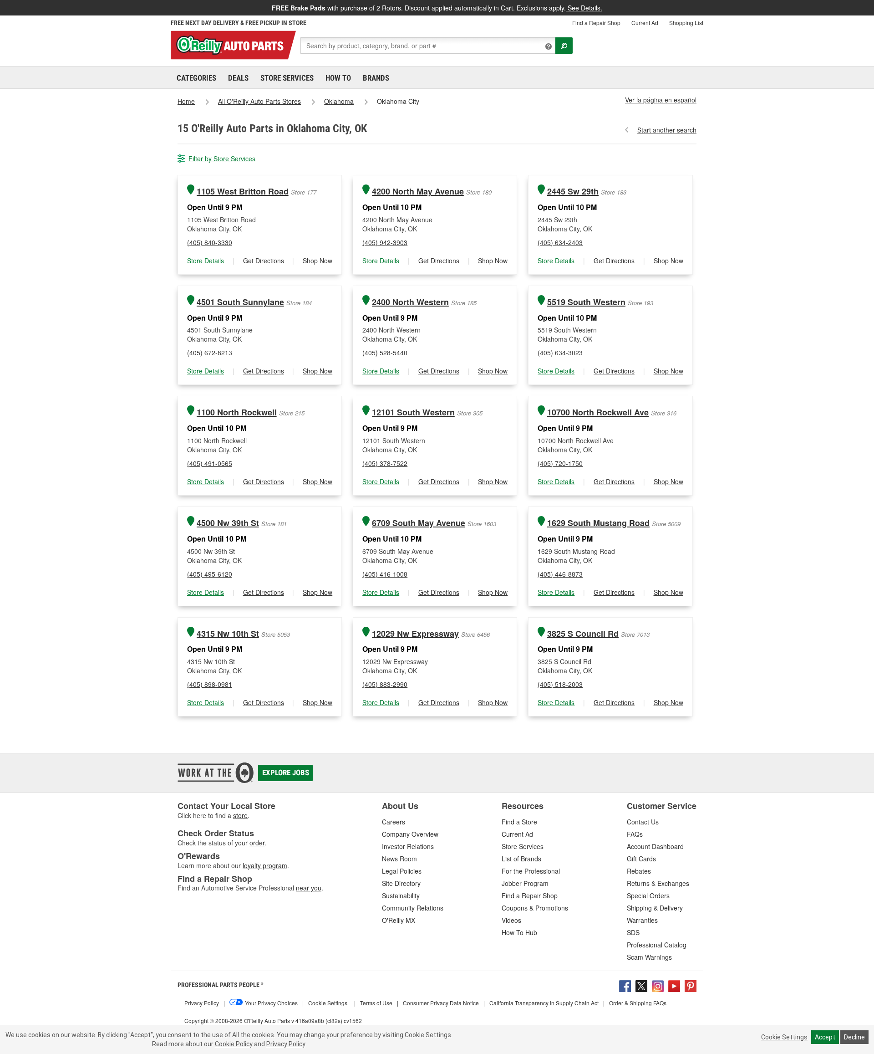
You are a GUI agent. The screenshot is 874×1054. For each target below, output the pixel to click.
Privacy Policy (285, 1044)
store (240, 815)
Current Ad (644, 22)
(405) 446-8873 (560, 573)
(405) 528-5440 (384, 352)
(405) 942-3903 (384, 242)
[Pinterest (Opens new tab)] (690, 985)
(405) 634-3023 (560, 352)
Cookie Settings (784, 1037)
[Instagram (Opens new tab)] (658, 985)
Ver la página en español (660, 99)
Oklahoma (339, 101)
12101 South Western (413, 412)
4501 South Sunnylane (240, 302)
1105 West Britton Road (243, 191)
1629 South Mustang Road (598, 523)
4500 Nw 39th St (228, 523)
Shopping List (686, 22)
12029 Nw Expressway (415, 634)
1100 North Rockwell (237, 412)
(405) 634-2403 (560, 242)
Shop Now (317, 260)
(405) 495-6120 (209, 573)
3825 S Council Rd (583, 634)
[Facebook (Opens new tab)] (625, 985)
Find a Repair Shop (596, 22)
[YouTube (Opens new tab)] (674, 985)
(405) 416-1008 (384, 573)
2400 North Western (410, 302)
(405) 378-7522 (384, 463)
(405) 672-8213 (209, 352)
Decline (854, 1037)
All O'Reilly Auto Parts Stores (259, 101)
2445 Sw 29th (573, 191)
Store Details (205, 260)
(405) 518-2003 (560, 684)
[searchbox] (427, 45)
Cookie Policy (234, 1044)
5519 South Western (586, 302)
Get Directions (263, 260)
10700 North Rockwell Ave (598, 412)
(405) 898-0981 (209, 684)
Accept (825, 1037)
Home (186, 101)
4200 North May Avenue (418, 191)
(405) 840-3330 (209, 242)
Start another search (666, 129)
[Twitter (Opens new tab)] (641, 985)
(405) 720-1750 (560, 463)
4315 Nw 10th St (228, 634)
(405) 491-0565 (209, 463)
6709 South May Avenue (418, 523)
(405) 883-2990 (384, 684)
